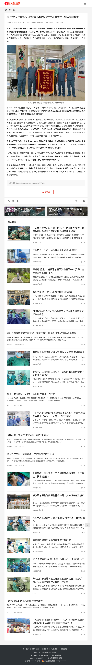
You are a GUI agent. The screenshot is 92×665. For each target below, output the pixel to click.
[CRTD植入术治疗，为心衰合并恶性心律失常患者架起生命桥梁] (18, 316)
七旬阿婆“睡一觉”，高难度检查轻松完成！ (54, 291)
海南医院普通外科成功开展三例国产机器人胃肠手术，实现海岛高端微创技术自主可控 (57, 580)
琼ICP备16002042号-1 (33, 661)
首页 (5, 10)
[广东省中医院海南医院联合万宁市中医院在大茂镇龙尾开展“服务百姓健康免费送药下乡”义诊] (18, 625)
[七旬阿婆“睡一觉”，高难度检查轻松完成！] (18, 297)
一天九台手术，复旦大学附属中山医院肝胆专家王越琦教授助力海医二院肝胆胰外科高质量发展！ (58, 230)
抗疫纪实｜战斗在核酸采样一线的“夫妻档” (28, 435)
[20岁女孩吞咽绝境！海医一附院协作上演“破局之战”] (18, 565)
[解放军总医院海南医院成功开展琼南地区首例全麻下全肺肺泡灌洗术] (18, 377)
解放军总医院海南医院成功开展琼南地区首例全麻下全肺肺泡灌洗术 (58, 373)
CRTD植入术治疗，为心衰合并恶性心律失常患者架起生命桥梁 (58, 313)
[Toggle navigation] (85, 4)
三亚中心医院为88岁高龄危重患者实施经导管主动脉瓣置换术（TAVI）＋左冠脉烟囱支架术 (59, 415)
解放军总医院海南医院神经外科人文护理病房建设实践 (58, 497)
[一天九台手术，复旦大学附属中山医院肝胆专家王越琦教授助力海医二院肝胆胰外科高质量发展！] (18, 233)
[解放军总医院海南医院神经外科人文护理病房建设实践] (18, 501)
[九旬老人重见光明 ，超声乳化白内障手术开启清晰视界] (18, 523)
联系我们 (35, 649)
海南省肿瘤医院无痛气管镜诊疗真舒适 (52, 540)
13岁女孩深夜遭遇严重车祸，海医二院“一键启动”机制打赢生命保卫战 (41, 333)
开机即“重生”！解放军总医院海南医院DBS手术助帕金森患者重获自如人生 (58, 271)
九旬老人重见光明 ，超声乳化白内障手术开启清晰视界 (59, 519)
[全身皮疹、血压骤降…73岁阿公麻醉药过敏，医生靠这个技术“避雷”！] (18, 479)
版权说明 (54, 649)
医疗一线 (49, 22)
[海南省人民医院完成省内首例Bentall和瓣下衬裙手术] (18, 358)
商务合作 (45, 649)
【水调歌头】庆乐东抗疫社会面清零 (25, 601)
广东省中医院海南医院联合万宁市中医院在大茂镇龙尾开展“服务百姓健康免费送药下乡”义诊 (58, 622)
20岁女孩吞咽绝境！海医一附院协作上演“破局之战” (58, 559)
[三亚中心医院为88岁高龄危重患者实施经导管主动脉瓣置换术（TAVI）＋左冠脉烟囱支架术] (18, 418)
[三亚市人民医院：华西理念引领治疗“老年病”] (18, 256)
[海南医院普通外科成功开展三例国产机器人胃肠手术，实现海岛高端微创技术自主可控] (18, 584)
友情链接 (64, 649)
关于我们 (26, 649)
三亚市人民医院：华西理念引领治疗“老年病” (55, 250)
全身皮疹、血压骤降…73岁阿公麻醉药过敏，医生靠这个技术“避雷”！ (58, 475)
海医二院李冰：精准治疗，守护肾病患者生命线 (30, 454)
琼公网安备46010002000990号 (55, 661)
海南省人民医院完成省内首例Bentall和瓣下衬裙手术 (59, 352)
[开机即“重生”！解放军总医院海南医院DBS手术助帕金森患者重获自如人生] (18, 275)
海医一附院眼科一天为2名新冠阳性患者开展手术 (31, 394)
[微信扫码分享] (9, 201)
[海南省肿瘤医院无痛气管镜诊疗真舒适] (18, 545)
